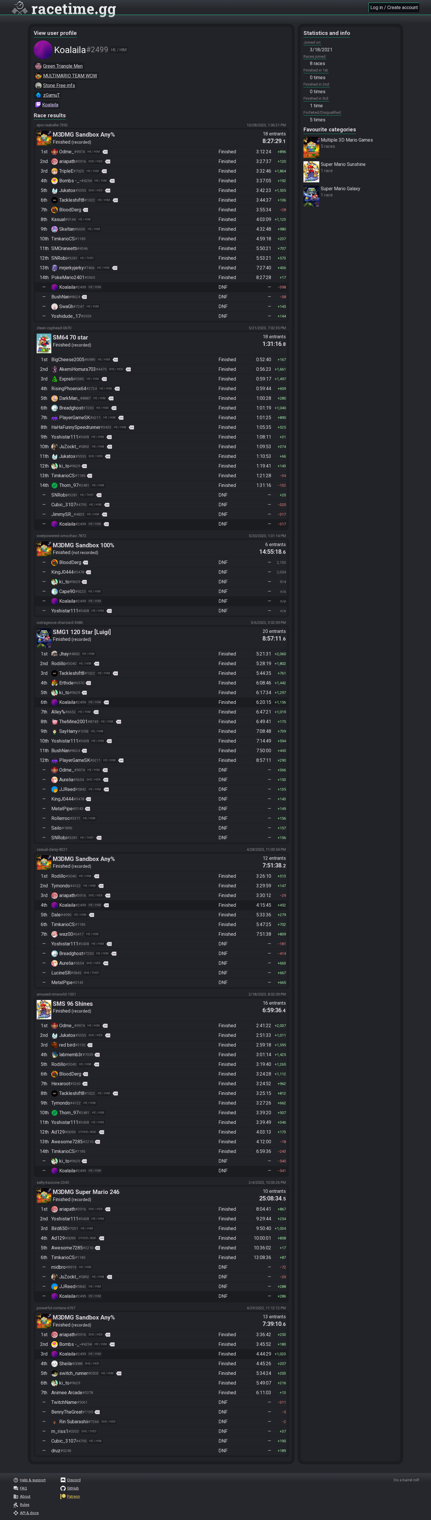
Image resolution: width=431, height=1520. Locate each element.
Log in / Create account (394, 7)
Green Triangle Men (63, 66)
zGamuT (51, 95)
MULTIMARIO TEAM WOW (70, 76)
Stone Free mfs (59, 85)
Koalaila (50, 105)
